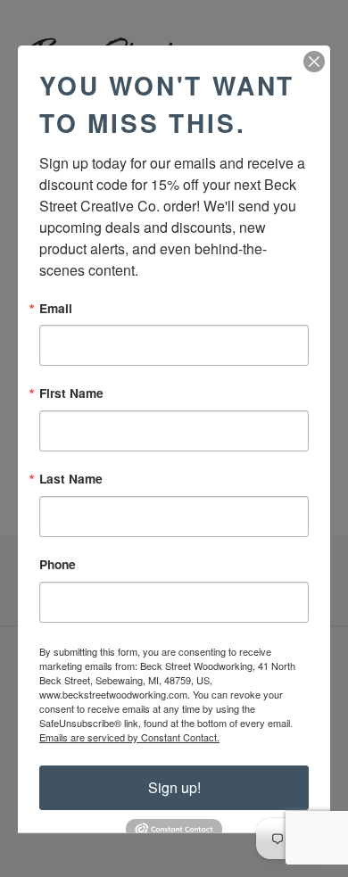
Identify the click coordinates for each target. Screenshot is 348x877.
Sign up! (174, 786)
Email (55, 308)
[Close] (314, 60)
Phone (57, 564)
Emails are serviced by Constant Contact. (129, 736)
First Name (71, 393)
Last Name (71, 479)
